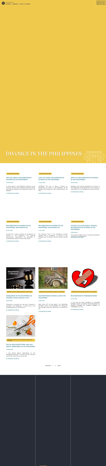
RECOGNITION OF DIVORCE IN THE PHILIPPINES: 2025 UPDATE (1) (51, 227)
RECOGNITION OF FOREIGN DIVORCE (84, 296)
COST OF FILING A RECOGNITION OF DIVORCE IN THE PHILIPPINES (51, 179)
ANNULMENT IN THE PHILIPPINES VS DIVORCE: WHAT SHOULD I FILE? (19, 297)
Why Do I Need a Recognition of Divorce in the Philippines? (19, 179)
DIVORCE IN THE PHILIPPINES (13, 173)
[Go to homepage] (16, 3)
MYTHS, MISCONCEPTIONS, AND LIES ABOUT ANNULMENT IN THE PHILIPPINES (20, 345)
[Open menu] (103, 3)
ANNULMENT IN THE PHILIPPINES (13, 291)
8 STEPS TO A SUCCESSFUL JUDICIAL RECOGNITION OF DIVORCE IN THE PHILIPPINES (84, 228)
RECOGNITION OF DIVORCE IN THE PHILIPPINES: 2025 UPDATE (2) (18, 227)
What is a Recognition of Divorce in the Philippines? (84, 179)
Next (59, 365)
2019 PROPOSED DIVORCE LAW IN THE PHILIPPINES (52, 297)
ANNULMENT (9, 339)
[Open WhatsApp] (99, 3)
